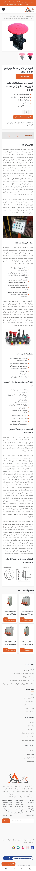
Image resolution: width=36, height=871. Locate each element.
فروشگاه (32, 723)
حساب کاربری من (29, 758)
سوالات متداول (30, 737)
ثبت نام (32, 751)
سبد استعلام (30, 761)
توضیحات (28, 135)
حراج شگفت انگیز (29, 709)
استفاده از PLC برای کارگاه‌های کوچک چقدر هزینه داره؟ (18, 684)
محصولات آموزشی (29, 705)
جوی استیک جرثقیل (28, 677)
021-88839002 (11, 4)
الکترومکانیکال (27, 17)
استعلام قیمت (24, 76)
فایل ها (9, 136)
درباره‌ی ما (31, 730)
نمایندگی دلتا (30, 712)
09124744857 (24, 4)
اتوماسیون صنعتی (29, 698)
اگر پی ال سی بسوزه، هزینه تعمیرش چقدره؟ (22, 680)
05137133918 (7, 815)
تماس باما (31, 726)
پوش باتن (19, 17)
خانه (33, 17)
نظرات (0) (17, 136)
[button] (22, 619)
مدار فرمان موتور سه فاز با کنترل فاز (24, 673)
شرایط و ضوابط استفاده (27, 733)
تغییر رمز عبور (30, 754)
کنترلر (32, 694)
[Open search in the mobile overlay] (22, 869)
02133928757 (18, 813)
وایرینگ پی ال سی (29, 670)
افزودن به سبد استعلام (23, 117)
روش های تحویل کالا (28, 740)
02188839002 (30, 815)
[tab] (28, 135)
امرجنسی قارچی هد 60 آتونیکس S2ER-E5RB (16, 18)
